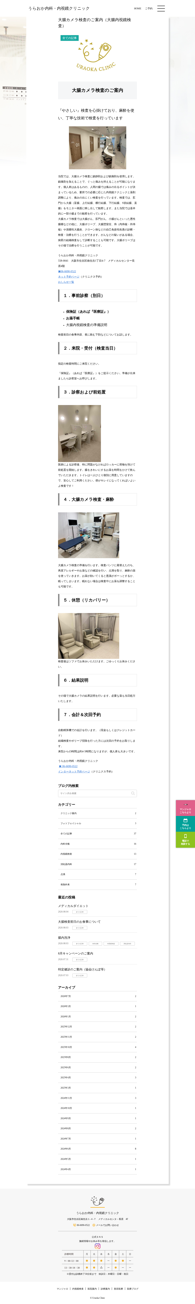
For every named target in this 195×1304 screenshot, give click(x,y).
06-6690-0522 (83, 1225)
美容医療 (118, 1288)
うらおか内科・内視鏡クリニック (97, 1213)
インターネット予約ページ (74, 771)
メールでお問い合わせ (107, 1225)
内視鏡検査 (78, 1288)
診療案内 (105, 1288)
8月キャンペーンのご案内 (75, 953)
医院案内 (92, 1288)
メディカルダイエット (73, 906)
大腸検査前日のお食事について (79, 921)
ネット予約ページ (68, 276)
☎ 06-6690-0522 (68, 766)
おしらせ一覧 (66, 282)
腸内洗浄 (64, 937)
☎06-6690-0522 (67, 271)
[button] (133, 793)
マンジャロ (62, 1288)
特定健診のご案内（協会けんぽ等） (82, 969)
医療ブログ (132, 1288)
